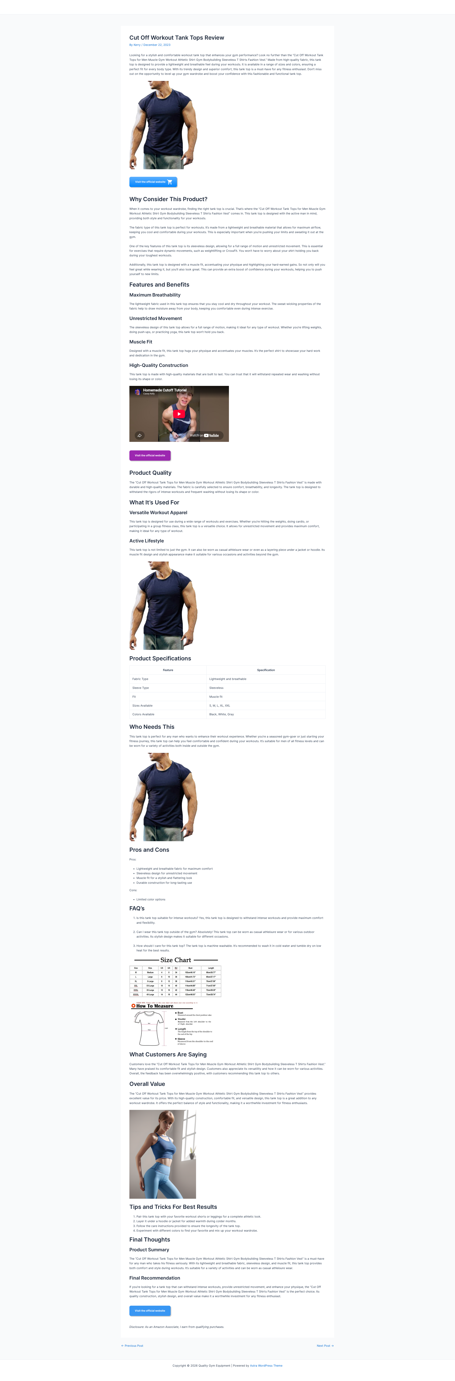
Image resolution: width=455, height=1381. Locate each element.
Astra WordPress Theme (266, 1365)
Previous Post (132, 1345)
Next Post (325, 1345)
